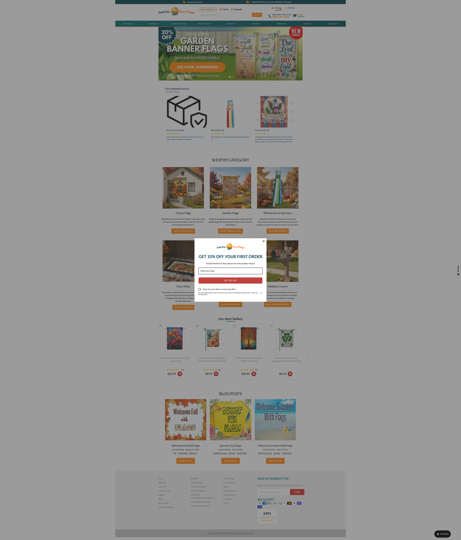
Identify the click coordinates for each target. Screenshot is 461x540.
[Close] (264, 241)
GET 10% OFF (230, 280)
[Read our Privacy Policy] (261, 293)
